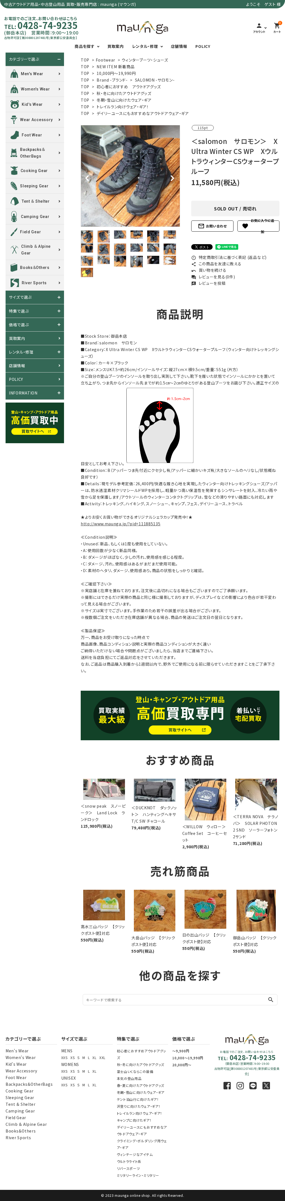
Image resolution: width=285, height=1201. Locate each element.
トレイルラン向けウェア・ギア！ (123, 106)
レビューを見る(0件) (213, 277)
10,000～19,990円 (187, 1057)
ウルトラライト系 (129, 1161)
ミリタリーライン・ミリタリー (138, 1175)
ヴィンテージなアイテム (135, 1154)
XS (72, 1057)
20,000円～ (181, 1064)
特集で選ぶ (19, 311)
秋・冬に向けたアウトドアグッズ (124, 93)
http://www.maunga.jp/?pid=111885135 (121, 523)
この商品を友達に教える (216, 263)
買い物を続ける (209, 270)
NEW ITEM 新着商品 (115, 66)
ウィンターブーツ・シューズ (145, 60)
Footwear (106, 60)
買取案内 (115, 46)
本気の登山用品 (129, 1078)
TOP (85, 60)
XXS (64, 1057)
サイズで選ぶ (20, 297)
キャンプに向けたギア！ (134, 1120)
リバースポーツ (128, 1168)
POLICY (202, 46)
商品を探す (85, 46)
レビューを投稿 (208, 283)
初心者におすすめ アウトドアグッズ (129, 86)
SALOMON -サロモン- (155, 80)
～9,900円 (180, 1050)
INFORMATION (23, 393)
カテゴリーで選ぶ (24, 59)
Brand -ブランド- (112, 80)
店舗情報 (179, 46)
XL (94, 1057)
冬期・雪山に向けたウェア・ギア (124, 100)
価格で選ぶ (19, 324)
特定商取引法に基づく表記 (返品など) (229, 257)
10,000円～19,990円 (116, 73)
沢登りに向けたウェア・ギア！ (139, 1106)
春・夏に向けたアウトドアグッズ (140, 1085)
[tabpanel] (130, 176)
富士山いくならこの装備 (135, 1071)
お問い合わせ (212, 226)
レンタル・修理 (145, 46)
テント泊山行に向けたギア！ (138, 1099)
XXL (102, 1057)
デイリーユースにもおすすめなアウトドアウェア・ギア (143, 113)
